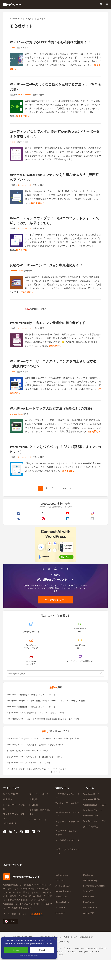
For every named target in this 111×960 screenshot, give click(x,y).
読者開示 (28, 270)
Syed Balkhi (8, 892)
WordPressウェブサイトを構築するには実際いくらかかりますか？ (35, 744)
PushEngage (89, 902)
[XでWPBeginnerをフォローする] (43, 513)
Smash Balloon (62, 902)
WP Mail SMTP (62, 896)
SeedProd (60, 907)
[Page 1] (51, 772)
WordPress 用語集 (91, 799)
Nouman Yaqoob (24, 94)
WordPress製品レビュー (94, 804)
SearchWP (88, 891)
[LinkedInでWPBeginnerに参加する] (68, 518)
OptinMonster (62, 874)
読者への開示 (22, 47)
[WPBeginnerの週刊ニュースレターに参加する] (92, 518)
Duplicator (88, 874)
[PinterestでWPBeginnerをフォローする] (43, 518)
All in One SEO (63, 885)
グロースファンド (38, 819)
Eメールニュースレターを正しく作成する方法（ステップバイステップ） (37, 768)
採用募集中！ (36, 914)
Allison (12, 47)
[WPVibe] (55, 544)
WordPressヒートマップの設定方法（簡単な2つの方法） (52, 408)
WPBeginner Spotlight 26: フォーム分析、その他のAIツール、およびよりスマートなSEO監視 (46, 700)
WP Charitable (90, 907)
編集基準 (7, 799)
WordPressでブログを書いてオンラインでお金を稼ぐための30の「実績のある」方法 (43, 738)
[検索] (101, 4)
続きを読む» (68, 471)
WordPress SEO (90, 815)
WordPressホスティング (58, 941)
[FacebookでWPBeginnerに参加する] (19, 513)
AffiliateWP (88, 912)
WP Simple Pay (90, 880)
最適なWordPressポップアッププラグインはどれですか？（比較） (35, 756)
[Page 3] (57, 772)
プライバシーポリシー (40, 794)
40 (64, 489)
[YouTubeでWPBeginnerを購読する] (68, 513)
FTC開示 (33, 804)
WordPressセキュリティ (94, 821)
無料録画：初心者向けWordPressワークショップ (27, 750)
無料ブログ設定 (90, 826)
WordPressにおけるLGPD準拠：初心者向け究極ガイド (50, 42)
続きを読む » (22, 116)
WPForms (60, 880)
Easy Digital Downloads (94, 885)
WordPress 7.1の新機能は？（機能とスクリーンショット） (31, 694)
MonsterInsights (63, 891)
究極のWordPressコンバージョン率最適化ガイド (46, 265)
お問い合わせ (9, 823)
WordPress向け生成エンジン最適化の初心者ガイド (47, 322)
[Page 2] (54, 772)
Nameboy (60, 912)
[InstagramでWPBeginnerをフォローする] (92, 513)
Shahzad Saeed (16, 270)
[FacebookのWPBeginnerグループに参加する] (19, 518)
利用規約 (33, 799)
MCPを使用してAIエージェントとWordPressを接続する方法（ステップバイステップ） (43, 718)
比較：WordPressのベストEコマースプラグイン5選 (28, 762)
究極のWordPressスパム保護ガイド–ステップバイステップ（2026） (36, 712)
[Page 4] (59, 772)
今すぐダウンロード (55, 600)
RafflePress (88, 896)
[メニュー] (107, 4)
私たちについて (10, 794)
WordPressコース (91, 794)
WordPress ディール (92, 810)
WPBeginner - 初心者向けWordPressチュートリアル (12, 4)
